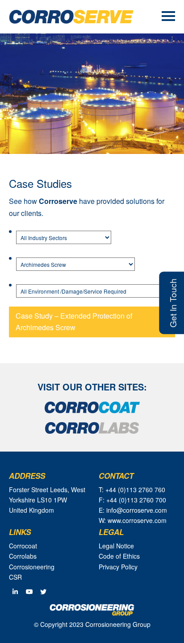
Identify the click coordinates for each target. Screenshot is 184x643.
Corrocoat (23, 545)
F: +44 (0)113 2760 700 (132, 499)
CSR (15, 576)
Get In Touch (173, 303)
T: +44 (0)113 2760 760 (132, 489)
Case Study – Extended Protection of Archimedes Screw (74, 321)
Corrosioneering (31, 566)
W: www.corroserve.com (133, 520)
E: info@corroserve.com (133, 510)
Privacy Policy (118, 566)
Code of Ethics (119, 556)
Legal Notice (116, 545)
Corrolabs (23, 556)
